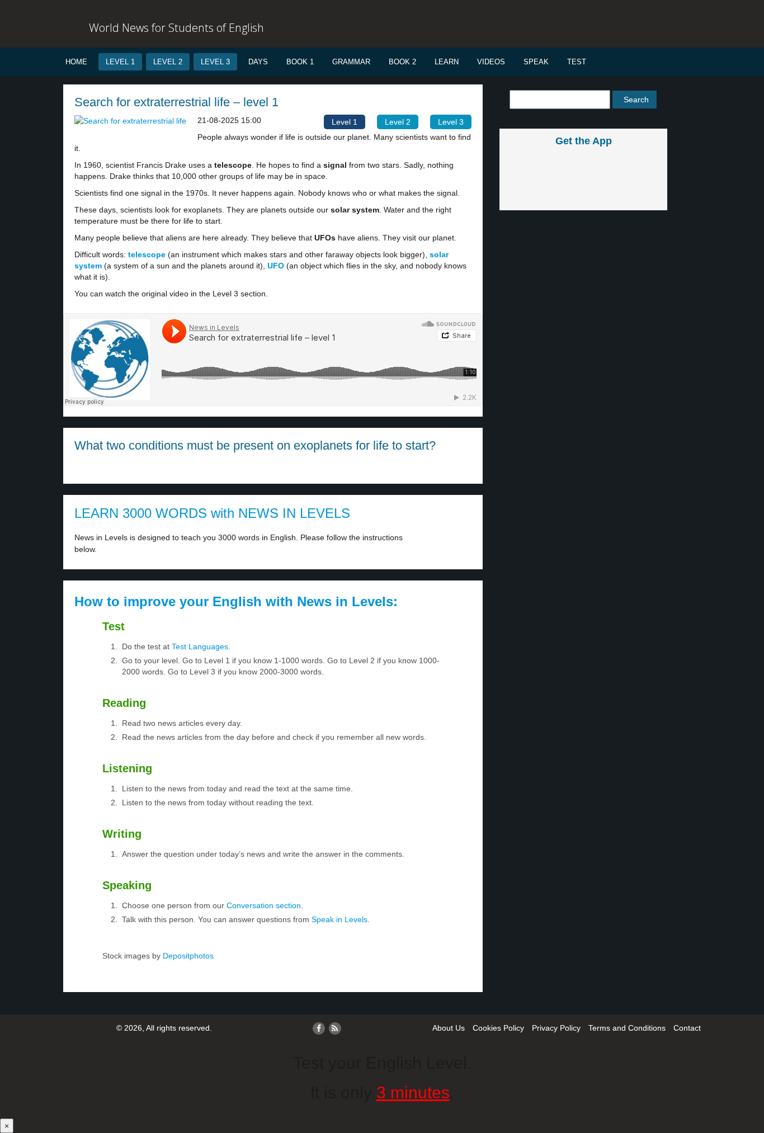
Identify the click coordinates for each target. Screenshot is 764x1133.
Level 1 (120, 62)
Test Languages (200, 646)
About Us (448, 1027)
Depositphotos (187, 955)
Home (76, 62)
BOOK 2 (402, 62)
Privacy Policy (556, 1027)
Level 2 (167, 62)
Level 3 (215, 62)
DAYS (258, 62)
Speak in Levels (339, 919)
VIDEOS (491, 62)
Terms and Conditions (627, 1027)
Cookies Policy (498, 1027)
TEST (576, 62)
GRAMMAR (351, 62)
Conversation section (264, 905)
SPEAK (536, 62)
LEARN (447, 62)
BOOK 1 (300, 62)
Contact (687, 1027)
